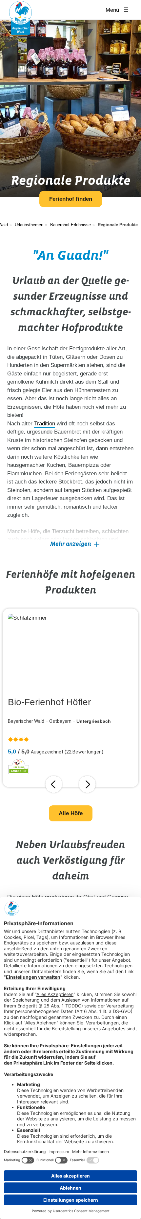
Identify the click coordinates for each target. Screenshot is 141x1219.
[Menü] (128, 10)
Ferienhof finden (70, 199)
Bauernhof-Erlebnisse (70, 224)
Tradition (44, 423)
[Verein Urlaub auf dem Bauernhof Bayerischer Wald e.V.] (20, 17)
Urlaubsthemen (29, 224)
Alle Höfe (71, 813)
